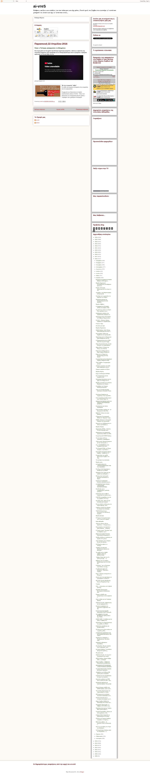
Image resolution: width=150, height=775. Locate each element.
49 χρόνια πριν (99, 652)
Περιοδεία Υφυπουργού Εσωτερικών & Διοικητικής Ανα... (103, 591)
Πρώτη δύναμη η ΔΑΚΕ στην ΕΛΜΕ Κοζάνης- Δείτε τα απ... (103, 688)
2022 (96, 245)
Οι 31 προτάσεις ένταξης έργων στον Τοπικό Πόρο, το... (103, 398)
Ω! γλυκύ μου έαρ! (100, 325)
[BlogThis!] (60, 101)
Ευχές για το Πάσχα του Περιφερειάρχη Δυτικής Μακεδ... (102, 355)
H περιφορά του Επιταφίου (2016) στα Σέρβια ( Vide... (103, 307)
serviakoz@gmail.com (99, 26)
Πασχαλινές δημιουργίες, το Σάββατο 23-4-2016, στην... (103, 705)
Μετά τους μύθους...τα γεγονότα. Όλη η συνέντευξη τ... (103, 723)
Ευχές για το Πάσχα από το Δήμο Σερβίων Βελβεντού (102, 351)
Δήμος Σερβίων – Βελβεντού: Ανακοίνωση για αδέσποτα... (103, 662)
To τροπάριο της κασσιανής (102, 460)
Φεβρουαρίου (99, 736)
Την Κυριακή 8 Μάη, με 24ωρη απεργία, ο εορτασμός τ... (103, 449)
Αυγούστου (99, 269)
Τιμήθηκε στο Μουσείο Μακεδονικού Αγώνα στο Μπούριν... (102, 549)
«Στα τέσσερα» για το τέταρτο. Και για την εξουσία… (103, 541)
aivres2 (37, 122)
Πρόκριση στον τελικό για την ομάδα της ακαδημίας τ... (103, 473)
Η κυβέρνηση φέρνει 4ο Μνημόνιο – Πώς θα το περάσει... (102, 570)
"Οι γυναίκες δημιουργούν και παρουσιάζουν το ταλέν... (103, 691)
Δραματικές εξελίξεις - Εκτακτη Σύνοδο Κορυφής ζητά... (103, 429)
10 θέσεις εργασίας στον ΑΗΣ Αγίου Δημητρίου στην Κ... (103, 366)
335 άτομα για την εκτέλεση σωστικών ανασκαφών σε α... (103, 695)
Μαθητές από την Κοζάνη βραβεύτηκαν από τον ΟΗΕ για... (103, 562)
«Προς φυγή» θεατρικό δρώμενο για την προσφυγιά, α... (104, 442)
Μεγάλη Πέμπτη (100, 371)
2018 (96, 254)
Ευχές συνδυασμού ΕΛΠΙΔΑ (103, 373)
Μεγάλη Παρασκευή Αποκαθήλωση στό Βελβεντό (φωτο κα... (103, 284)
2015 (96, 741)
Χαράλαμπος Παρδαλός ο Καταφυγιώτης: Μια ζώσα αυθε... (102, 639)
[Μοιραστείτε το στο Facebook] (63, 101)
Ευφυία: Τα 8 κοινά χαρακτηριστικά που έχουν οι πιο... (103, 289)
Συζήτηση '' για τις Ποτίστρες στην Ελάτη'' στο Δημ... (103, 566)
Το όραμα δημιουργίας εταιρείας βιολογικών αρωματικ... (103, 669)
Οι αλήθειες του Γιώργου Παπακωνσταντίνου (102, 387)
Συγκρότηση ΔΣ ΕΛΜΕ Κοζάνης (103, 435)
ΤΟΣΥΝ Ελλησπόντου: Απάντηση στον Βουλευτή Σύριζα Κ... (103, 512)
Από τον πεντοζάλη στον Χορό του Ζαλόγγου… (103, 727)
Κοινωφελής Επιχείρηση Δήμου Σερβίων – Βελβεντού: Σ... (103, 452)
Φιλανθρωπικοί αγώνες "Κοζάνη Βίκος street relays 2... (103, 708)
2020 (96, 250)
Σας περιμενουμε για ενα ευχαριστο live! (102, 376)
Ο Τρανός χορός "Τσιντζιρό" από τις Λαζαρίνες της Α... (104, 531)
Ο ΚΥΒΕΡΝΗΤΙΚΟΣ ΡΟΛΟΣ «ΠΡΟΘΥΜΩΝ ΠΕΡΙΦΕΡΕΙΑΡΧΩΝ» (103, 485)
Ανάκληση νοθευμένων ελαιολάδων (101, 643)
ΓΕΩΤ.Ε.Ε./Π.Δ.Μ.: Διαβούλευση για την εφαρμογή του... (103, 603)
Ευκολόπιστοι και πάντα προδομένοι (102, 406)
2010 (96, 751)
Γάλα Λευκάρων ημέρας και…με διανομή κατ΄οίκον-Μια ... (103, 410)
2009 (96, 754)
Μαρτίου (98, 734)
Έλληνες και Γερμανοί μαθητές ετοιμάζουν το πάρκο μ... (103, 719)
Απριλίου (98, 277)
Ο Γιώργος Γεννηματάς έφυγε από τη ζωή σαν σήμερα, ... (103, 518)
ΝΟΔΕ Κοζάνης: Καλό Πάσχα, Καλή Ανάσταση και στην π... (103, 330)
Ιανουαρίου (99, 738)
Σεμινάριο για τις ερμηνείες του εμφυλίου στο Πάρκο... (103, 296)
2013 (96, 745)
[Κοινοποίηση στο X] (62, 101)
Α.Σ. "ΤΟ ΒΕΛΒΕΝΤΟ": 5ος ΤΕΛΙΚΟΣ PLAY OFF (102, 445)
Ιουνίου (98, 273)
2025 (96, 239)
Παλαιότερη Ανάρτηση (82, 109)
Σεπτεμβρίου (99, 267)
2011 (96, 749)
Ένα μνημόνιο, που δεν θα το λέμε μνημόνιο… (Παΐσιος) (103, 527)
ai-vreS (39, 6)
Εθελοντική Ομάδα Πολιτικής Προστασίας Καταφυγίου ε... (103, 534)
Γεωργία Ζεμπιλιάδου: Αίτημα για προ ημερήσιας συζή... (104, 712)
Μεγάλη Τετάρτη (100, 426)
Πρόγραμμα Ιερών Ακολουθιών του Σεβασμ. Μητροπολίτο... (103, 317)
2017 (96, 256)
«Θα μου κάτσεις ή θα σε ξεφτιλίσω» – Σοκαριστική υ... (103, 524)
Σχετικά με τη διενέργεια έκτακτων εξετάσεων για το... (103, 481)
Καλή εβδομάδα (100, 521)
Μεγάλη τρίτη (99, 462)
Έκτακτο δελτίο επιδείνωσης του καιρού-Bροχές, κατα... (104, 504)
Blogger (82, 771)
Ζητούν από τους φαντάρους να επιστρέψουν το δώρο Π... (104, 577)
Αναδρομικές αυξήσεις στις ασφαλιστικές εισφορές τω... (103, 314)
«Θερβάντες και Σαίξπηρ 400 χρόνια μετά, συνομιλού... (103, 673)
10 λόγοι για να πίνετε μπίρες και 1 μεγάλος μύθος (104, 630)
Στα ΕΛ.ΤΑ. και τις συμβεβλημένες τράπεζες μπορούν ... (102, 490)
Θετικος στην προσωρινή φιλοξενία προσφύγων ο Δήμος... (102, 477)
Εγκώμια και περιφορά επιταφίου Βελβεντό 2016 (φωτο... (104, 280)
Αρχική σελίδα (60, 109)
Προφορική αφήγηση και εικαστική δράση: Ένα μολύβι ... (103, 684)
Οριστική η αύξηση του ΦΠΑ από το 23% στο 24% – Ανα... (104, 679)
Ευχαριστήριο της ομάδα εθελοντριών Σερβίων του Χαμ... (102, 456)
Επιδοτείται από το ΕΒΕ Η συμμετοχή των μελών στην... (103, 494)
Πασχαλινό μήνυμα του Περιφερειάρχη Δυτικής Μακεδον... (102, 301)
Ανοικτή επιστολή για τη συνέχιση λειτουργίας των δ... (103, 698)
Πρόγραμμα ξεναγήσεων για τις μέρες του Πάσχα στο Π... (103, 380)
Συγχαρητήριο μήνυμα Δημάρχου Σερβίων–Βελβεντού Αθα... (104, 359)
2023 (96, 243)
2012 (96, 747)
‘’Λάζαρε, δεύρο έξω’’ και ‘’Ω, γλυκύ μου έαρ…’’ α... (102, 558)
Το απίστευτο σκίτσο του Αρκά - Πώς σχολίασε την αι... (103, 310)
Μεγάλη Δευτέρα (100, 515)
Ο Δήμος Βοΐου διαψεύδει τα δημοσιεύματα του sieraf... (103, 715)
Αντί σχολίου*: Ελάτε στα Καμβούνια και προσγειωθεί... (103, 334)
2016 (96, 258)
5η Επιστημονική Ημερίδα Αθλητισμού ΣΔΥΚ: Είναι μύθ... (104, 611)
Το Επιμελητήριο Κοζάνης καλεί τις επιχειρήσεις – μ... (103, 730)
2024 (96, 241)
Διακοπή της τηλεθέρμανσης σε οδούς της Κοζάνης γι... (103, 424)
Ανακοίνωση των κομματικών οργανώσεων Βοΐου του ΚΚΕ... (104, 433)
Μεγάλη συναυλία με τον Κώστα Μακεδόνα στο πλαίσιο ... (103, 383)
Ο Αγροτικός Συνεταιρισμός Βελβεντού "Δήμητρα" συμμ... (103, 417)
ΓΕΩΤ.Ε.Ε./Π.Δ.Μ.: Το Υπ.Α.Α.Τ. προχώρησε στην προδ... (103, 655)
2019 (96, 252)
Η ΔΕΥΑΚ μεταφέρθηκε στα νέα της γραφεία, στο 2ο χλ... (103, 498)
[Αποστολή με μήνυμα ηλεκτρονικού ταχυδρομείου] (59, 101)
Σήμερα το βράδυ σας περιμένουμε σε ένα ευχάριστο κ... (104, 596)
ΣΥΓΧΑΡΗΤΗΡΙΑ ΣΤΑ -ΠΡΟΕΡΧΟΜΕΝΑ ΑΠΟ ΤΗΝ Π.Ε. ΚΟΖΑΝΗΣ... (103, 466)
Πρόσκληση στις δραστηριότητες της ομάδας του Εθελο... (104, 623)
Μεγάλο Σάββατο (100, 304)
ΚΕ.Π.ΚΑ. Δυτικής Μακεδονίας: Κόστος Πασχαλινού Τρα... (103, 581)
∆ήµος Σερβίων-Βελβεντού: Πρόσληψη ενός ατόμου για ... (104, 701)
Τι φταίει (98, 584)
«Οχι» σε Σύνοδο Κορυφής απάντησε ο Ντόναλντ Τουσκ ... (103, 391)
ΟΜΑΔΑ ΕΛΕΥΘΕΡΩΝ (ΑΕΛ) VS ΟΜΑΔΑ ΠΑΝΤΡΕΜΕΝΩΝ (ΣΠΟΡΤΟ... (103, 403)
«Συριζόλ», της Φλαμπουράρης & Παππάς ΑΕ (103, 293)
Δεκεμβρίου (99, 260)
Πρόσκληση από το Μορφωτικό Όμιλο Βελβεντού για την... (103, 337)
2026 (96, 237)
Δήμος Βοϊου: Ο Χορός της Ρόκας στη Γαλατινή (102, 348)
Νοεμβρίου (99, 262)
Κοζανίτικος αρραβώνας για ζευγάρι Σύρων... (102, 626)
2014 (96, 743)
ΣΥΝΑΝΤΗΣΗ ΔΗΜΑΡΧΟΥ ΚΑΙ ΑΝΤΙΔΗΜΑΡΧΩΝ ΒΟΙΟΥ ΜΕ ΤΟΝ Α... (103, 634)
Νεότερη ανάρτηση (40, 109)
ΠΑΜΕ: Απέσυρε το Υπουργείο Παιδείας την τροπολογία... (103, 420)
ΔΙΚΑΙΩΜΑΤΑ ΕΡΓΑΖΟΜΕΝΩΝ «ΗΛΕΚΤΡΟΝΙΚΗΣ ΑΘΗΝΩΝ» (104, 666)
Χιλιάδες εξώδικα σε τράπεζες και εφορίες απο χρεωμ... (104, 538)
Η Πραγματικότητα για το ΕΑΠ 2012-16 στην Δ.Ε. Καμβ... (103, 341)
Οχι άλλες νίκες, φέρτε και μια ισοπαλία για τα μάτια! (103, 501)
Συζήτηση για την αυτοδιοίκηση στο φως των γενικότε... (103, 676)
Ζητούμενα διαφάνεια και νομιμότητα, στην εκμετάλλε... (103, 395)
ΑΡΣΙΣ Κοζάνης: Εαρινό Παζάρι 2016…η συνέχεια (103, 659)
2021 (96, 248)
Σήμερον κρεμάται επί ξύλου (103, 369)
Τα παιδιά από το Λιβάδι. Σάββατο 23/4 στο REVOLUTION (102, 554)
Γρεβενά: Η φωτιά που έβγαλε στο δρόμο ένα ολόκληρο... (103, 508)
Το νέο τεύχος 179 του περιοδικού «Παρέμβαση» (103, 438)
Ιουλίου (98, 271)
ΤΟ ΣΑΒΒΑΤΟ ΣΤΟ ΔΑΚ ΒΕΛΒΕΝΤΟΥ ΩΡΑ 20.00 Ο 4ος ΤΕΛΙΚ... (103, 616)
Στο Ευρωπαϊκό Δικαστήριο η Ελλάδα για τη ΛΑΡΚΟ (103, 469)
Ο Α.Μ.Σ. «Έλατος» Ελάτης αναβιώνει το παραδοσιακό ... (103, 321)
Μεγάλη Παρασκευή (101, 328)
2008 (96, 756)
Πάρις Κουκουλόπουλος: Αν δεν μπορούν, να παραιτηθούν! (103, 344)
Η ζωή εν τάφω (99, 323)
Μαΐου (98, 275)
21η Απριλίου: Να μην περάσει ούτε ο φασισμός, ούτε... (103, 646)
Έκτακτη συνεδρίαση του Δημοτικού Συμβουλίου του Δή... (103, 607)
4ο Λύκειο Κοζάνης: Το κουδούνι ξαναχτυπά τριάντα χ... (103, 650)
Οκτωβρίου (99, 264)
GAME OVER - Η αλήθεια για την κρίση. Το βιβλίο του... (104, 619)
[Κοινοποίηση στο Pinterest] (65, 101)
